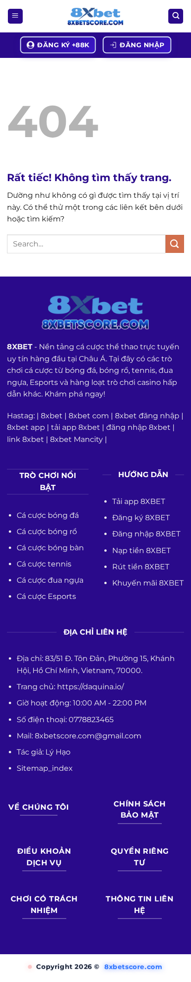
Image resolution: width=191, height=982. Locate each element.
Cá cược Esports (46, 596)
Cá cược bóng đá (48, 515)
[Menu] (15, 16)
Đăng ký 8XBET (141, 517)
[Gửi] (175, 244)
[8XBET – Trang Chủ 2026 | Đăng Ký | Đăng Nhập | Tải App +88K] (95, 16)
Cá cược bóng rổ (47, 531)
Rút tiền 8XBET (140, 566)
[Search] (175, 16)
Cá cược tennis (44, 564)
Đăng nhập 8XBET (146, 533)
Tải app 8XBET (138, 501)
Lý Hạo (57, 752)
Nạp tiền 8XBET (141, 550)
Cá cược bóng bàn (50, 547)
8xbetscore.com (133, 967)
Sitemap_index (45, 768)
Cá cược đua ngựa (50, 580)
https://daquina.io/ (90, 686)
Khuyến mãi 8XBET (148, 583)
